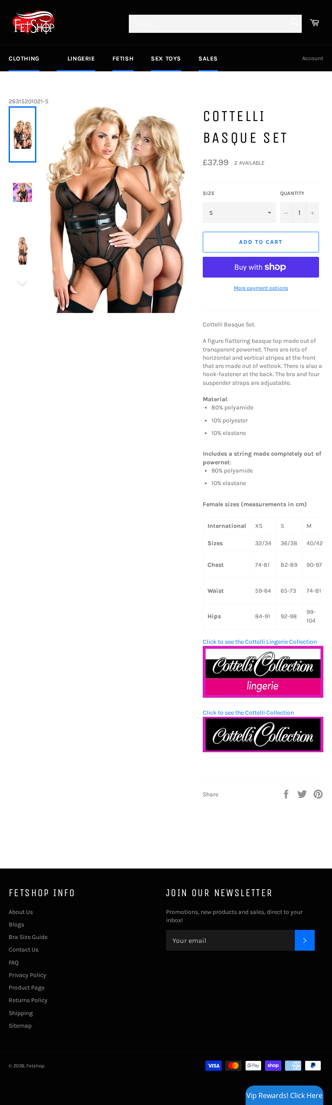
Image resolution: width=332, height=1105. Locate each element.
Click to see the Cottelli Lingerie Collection (260, 641)
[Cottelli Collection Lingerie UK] (263, 695)
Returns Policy (28, 1000)
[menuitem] (24, 58)
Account (312, 58)
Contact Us (23, 949)
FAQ (14, 962)
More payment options (261, 288)
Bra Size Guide (28, 937)
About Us (21, 912)
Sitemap (20, 1025)
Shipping (21, 1013)
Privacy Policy (27, 975)
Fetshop (35, 1066)
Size (208, 193)
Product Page (27, 987)
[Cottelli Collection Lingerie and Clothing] (263, 750)
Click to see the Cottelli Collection (248, 712)
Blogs (16, 924)
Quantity (292, 193)
